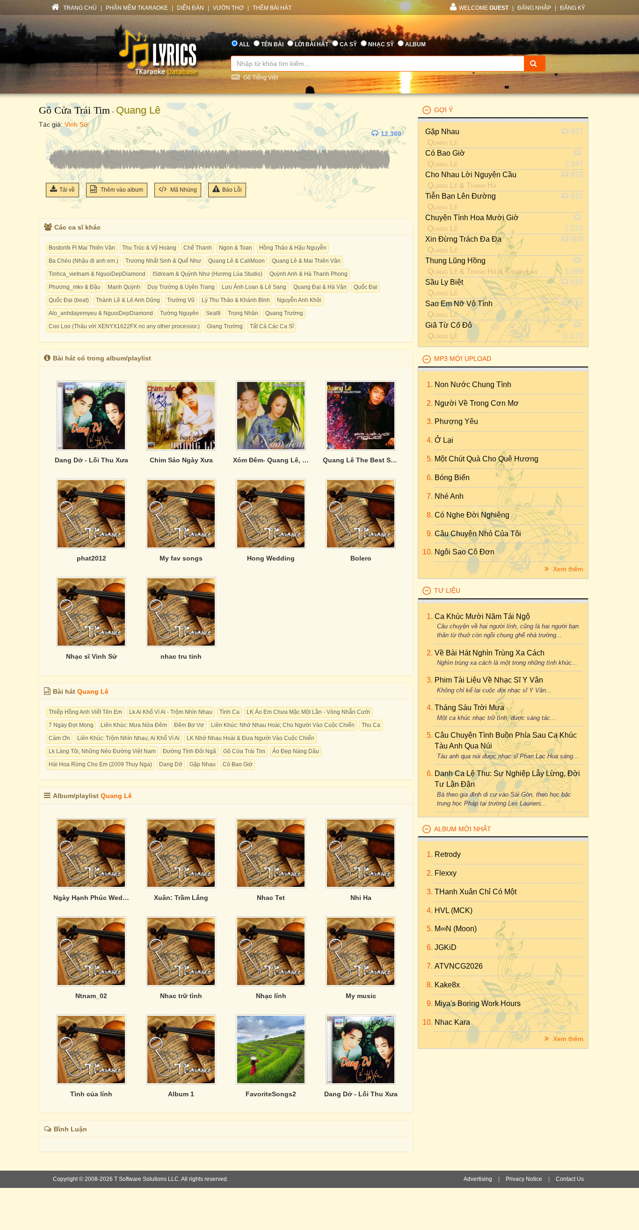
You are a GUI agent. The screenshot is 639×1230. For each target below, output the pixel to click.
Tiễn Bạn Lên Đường (460, 196)
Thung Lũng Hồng (455, 261)
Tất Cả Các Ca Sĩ (272, 326)
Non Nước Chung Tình (473, 384)
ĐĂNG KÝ (572, 8)
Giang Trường (225, 326)
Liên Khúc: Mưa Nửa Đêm (134, 725)
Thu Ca (371, 725)
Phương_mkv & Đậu (75, 287)
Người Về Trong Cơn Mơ (477, 403)
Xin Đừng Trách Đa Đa (463, 239)
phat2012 (91, 558)
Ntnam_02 (91, 996)
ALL (244, 44)
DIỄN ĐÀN (190, 8)
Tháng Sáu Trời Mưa (469, 708)
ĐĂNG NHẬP (534, 8)
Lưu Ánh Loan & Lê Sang (254, 287)
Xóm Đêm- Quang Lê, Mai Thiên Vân (271, 460)
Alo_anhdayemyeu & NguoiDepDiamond (101, 313)
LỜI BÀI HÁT (311, 44)
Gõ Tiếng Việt (260, 77)
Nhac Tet (271, 897)
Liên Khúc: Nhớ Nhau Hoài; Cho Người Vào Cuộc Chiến (283, 725)
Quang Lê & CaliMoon (236, 261)
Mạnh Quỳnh (124, 287)
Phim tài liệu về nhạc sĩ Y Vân (489, 680)
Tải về (67, 190)
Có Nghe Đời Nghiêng (472, 515)
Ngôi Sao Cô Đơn (464, 552)
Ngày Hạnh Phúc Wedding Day (91, 897)
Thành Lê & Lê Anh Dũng (128, 300)
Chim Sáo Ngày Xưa (181, 460)
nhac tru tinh (181, 656)
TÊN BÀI (272, 44)
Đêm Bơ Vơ (189, 725)
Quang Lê (138, 110)
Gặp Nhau (202, 764)
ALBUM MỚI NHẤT (462, 829)
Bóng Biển (452, 478)
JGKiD (446, 947)
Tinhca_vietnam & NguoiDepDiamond (97, 274)
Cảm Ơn (59, 738)
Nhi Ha (360, 897)
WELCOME (483, 8)
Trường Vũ (181, 300)
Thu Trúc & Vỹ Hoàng (149, 248)
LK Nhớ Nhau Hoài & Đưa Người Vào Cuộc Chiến (250, 738)
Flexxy (446, 873)
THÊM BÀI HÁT (272, 8)
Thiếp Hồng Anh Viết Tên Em (85, 712)
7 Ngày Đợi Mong (71, 725)
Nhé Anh (449, 496)
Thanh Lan (521, 271)
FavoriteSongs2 (271, 1094)
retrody (448, 854)
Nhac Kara (452, 1022)
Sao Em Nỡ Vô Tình (459, 304)
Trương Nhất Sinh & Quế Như (163, 261)
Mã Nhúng (183, 190)
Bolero (360, 558)
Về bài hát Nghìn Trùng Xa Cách (490, 653)
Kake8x (447, 985)
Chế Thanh (197, 248)
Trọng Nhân (243, 313)
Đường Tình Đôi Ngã (189, 751)
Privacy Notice (524, 1179)
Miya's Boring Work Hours (478, 1003)
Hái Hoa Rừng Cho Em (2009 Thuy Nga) (100, 764)
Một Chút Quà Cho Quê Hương (486, 459)
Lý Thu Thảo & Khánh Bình (236, 300)
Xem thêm (567, 569)
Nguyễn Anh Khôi (299, 300)
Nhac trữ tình (181, 996)
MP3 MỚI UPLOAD (462, 358)
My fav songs (181, 558)
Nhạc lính (271, 996)
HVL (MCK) (453, 910)
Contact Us (570, 1179)
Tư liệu (447, 590)
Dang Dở (170, 764)
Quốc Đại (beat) (69, 300)
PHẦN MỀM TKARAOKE (137, 8)
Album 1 (181, 1094)
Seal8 (213, 313)
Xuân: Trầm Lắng (181, 897)
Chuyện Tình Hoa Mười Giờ (472, 218)
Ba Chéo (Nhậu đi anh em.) (83, 261)
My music (361, 996)
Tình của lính (91, 1094)
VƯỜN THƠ (228, 8)
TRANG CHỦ (79, 8)
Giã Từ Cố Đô (448, 325)
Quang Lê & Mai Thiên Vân (306, 261)
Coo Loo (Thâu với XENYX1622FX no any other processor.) (124, 326)
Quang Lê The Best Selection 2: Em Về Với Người (361, 460)
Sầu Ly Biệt (444, 282)
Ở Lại (444, 440)
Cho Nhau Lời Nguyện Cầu (470, 175)
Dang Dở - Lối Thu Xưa (91, 460)
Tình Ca (229, 712)
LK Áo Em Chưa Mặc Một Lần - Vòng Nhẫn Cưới (308, 712)
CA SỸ (348, 44)
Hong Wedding (271, 558)
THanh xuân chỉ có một (475, 892)
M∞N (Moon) (456, 929)
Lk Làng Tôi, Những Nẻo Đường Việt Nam (102, 751)
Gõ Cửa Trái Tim (74, 110)
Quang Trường (284, 313)
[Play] (55, 133)
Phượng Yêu (456, 421)
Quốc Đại (366, 287)
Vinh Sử (76, 124)
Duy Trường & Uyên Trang (181, 287)
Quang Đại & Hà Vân (320, 287)
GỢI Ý (443, 110)
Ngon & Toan (235, 248)
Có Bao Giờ (238, 764)
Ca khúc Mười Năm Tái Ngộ (482, 616)
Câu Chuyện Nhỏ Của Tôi (478, 534)
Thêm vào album (121, 190)
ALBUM (415, 44)
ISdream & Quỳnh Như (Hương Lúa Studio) (207, 274)
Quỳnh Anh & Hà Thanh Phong (308, 274)
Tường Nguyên (179, 313)
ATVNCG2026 (459, 966)
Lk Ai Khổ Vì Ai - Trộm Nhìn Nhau (170, 712)
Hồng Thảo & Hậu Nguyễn (293, 248)
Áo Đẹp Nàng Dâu (295, 751)
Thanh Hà (481, 185)
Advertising (478, 1179)
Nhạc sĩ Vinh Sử (91, 656)
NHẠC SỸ (381, 44)
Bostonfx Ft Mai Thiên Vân (82, 248)
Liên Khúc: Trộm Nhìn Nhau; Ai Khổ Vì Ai (128, 738)
